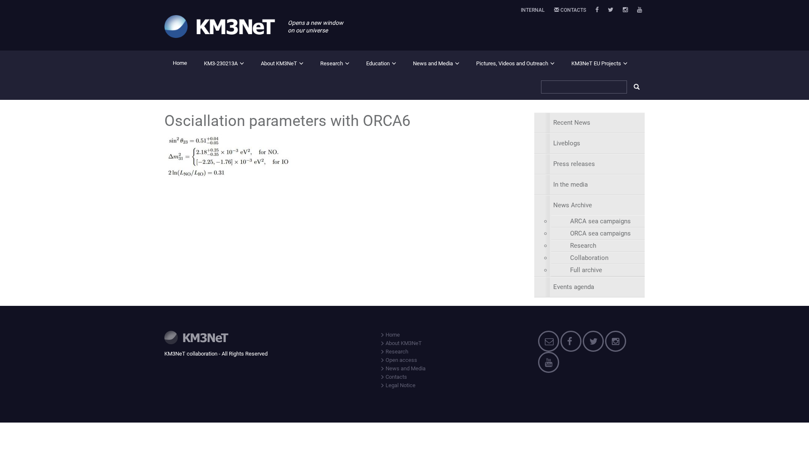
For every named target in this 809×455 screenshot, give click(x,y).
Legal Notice (399, 385)
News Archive (572, 205)
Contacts (572, 10)
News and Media (433, 63)
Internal (533, 10)
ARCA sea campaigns (600, 221)
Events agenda (573, 287)
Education (378, 63)
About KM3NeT (279, 63)
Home (180, 63)
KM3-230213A (221, 63)
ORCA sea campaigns (600, 233)
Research (331, 63)
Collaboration (589, 258)
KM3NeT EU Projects (596, 63)
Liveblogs (566, 143)
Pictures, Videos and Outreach (512, 63)
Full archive (586, 270)
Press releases (574, 164)
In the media (570, 184)
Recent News (571, 122)
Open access (400, 360)
